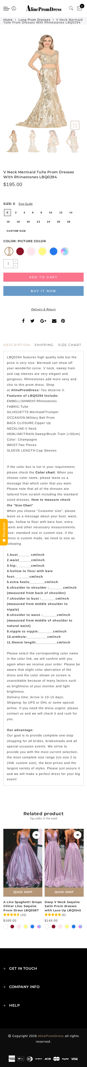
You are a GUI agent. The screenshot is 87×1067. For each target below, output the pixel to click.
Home (8, 19)
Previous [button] (11, 84)
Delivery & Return (43, 309)
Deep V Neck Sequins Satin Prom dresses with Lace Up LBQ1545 (63, 906)
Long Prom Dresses (34, 19)
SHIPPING (44, 345)
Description (16, 345)
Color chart (45, 472)
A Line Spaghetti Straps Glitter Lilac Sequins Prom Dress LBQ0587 (22, 906)
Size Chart (69, 345)
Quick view (36, 835)
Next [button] (70, 84)
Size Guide (26, 204)
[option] (43, 81)
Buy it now (43, 291)
